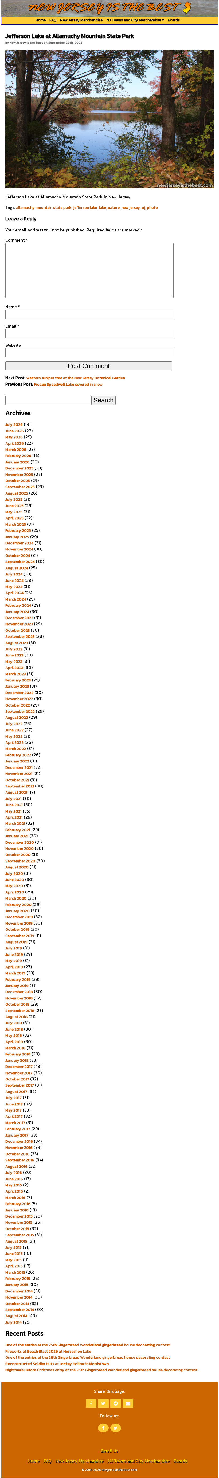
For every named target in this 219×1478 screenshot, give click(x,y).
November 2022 (19, 699)
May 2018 (13, 1035)
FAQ (52, 20)
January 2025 (17, 537)
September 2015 (19, 1235)
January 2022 (17, 761)
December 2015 (19, 1216)
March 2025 (15, 524)
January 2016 (17, 1210)
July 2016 (13, 1172)
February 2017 (17, 1129)
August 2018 (16, 1017)
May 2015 (13, 1260)
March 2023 (15, 674)
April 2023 (14, 668)
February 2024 (18, 605)
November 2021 (18, 774)
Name (12, 306)
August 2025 (16, 493)
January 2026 (17, 462)
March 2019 (15, 973)
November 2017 (18, 1073)
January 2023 (17, 686)
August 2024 (16, 568)
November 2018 (19, 998)
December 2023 (19, 618)
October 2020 (17, 855)
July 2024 (13, 574)
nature (114, 207)
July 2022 (13, 724)
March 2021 (15, 823)
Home (41, 20)
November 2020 (19, 848)
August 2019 (16, 942)
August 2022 (16, 717)
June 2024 (14, 580)
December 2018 (19, 992)
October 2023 (17, 630)
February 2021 (17, 830)
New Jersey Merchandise (81, 20)
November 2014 (18, 1297)
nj (143, 207)
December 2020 (19, 842)
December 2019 (19, 917)
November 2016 (19, 1147)
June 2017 (14, 1104)
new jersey (131, 207)
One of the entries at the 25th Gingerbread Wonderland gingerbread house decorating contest (87, 1345)
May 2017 (13, 1110)
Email (12, 326)
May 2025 (13, 512)
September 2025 (20, 487)
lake (102, 207)
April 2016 (14, 1191)
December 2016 (19, 1141)
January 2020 (17, 911)
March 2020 (15, 898)
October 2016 (17, 1154)
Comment (16, 240)
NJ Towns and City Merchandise (134, 20)
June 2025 (14, 506)
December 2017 (19, 1066)
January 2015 (16, 1285)
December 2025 (19, 468)
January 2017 (16, 1135)
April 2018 (14, 1042)
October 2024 (17, 555)
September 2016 (19, 1160)
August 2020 (17, 867)
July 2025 (13, 499)
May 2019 (13, 960)
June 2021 (14, 805)
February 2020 (18, 905)
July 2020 (14, 873)
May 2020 (14, 886)
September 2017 (19, 1085)
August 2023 (16, 643)
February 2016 (17, 1204)
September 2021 (19, 786)
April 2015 (14, 1266)
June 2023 (14, 655)
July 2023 (13, 649)
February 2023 (18, 680)
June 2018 (14, 1029)
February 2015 (17, 1278)
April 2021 (14, 817)
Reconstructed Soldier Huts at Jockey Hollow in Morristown (57, 1364)
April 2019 (14, 967)
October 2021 (17, 780)
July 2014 (13, 1322)
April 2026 (14, 443)
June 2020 (14, 880)
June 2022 (14, 730)
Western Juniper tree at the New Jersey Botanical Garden (75, 378)
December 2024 (19, 543)
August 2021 (16, 792)
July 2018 (13, 1023)
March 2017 (15, 1123)
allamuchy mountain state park (43, 207)
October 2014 (17, 1303)
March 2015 (15, 1272)
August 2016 (16, 1166)
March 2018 (15, 1048)
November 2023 (19, 624)
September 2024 (20, 562)
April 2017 (14, 1116)
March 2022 (15, 749)
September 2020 (20, 861)
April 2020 (14, 892)
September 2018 (19, 1011)
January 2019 (17, 986)
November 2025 (19, 474)
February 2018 (17, 1054)
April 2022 (14, 742)
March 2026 (15, 449)
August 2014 (16, 1316)
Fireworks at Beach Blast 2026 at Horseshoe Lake (48, 1351)
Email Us (109, 1450)
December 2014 (19, 1291)
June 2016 (14, 1179)
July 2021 (13, 799)
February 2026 (18, 456)
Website (13, 345)
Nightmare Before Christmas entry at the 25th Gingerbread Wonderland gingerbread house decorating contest (101, 1370)
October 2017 (17, 1079)
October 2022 (17, 705)
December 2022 (19, 693)
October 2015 (17, 1229)
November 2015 (18, 1222)
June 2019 (14, 954)
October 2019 (17, 929)
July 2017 (13, 1098)
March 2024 (15, 599)
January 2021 (16, 836)
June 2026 (14, 431)
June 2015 (14, 1253)
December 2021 (19, 767)
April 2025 (14, 518)
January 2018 (17, 1060)
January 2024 (17, 612)
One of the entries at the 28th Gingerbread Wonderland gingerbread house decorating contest (87, 1357)
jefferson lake (85, 207)
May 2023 (13, 661)
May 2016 (13, 1185)
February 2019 (17, 979)
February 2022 (18, 755)
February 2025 (18, 530)
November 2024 (19, 549)
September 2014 (19, 1310)
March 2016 (15, 1198)
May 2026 (14, 437)
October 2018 (17, 1004)
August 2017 (16, 1092)
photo (152, 207)
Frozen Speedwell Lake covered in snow (68, 384)
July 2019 (13, 948)
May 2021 (13, 811)
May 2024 (13, 587)
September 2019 (19, 936)
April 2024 (14, 593)
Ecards (174, 20)
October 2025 (17, 481)
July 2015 (13, 1247)
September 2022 (20, 711)
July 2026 (14, 424)
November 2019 (19, 923)
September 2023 (19, 636)
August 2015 (16, 1241)
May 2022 (13, 736)
